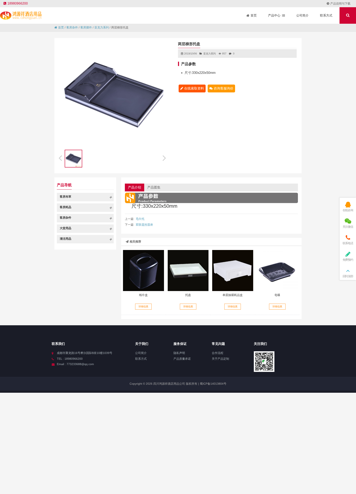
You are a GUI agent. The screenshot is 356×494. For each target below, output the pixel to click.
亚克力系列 (101, 27)
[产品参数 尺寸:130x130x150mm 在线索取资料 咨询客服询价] (143, 270)
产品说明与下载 (340, 3)
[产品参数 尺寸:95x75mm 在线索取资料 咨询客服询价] (277, 270)
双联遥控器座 (144, 224)
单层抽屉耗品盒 (232, 295)
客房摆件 (86, 27)
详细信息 (143, 306)
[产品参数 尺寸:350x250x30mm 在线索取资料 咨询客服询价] (188, 270)
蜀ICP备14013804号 (212, 383)
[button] (164, 157)
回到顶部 (348, 276)
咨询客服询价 (223, 88)
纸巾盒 (143, 295)
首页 (61, 27)
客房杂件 (72, 27)
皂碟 (277, 295)
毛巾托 (140, 218)
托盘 (188, 295)
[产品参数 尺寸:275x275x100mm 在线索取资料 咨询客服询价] (232, 270)
